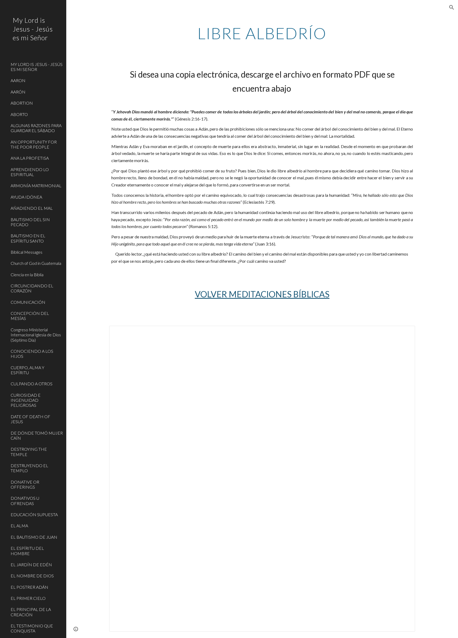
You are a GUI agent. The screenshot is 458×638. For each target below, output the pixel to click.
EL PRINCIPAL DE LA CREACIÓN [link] (31, 612)
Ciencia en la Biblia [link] (27, 274)
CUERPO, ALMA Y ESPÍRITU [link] (27, 370)
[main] (262, 33)
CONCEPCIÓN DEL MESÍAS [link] (30, 316)
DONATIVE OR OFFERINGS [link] (25, 484)
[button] (451, 7)
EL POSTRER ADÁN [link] (29, 587)
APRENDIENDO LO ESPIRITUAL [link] (30, 172)
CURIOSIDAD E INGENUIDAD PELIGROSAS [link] (26, 400)
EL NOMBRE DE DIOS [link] (32, 575)
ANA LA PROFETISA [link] (30, 157)
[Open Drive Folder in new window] (405, 333)
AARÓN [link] (18, 91)
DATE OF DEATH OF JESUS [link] (30, 419)
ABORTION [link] (22, 102)
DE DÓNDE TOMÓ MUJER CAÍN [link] (37, 435)
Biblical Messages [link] (26, 252)
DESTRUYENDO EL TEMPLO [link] (29, 468)
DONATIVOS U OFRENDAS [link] (25, 501)
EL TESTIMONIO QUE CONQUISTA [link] (32, 628)
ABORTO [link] (19, 114)
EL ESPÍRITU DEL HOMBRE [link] (27, 551)
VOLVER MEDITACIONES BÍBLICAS (262, 294)
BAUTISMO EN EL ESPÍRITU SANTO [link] (28, 238)
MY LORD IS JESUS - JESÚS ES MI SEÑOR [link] (37, 67)
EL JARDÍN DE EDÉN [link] (31, 564)
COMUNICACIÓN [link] (28, 302)
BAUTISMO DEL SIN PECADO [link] (30, 222)
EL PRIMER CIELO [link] (28, 598)
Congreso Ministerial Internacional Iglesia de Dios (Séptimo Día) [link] (36, 334)
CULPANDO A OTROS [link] (31, 383)
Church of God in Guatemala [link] (36, 263)
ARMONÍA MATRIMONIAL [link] (36, 185)
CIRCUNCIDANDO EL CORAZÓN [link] (32, 288)
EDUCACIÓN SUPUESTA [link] (34, 514)
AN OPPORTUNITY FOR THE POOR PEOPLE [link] (34, 144)
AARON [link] (18, 80)
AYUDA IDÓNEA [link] (26, 196)
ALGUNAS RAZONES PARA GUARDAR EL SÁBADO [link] (36, 128)
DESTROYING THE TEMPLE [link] (29, 452)
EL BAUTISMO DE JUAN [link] (34, 536)
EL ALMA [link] (19, 525)
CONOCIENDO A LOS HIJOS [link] (32, 354)
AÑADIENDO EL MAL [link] (32, 208)
